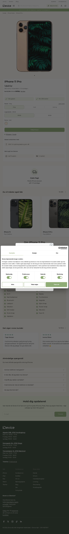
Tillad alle (56, 284)
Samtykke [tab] (12, 253)
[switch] (26, 277)
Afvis (12, 284)
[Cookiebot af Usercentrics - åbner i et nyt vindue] (59, 248)
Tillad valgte (34, 284)
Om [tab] (57, 253)
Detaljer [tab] (34, 253)
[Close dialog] (51, 245)
